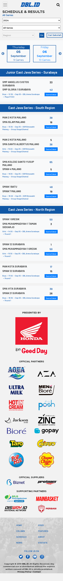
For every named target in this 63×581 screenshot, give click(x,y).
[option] (18, 53)
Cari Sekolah (54, 35)
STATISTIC (43, 542)
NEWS (19, 542)
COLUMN (20, 531)
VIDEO (41, 525)
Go (41, 35)
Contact (37, 572)
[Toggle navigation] (5, 5)
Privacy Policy (24, 572)
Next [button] (60, 53)
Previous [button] (3, 53)
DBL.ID (25, 564)
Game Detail (51, 94)
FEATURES (43, 531)
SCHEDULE (21, 537)
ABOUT (41, 537)
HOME (19, 525)
